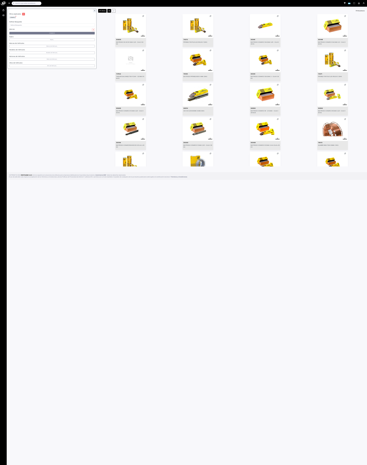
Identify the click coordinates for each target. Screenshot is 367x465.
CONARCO (12, 17)
